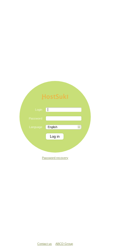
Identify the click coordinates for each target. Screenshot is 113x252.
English (52, 127)
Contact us (44, 243)
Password (35, 118)
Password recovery (55, 157)
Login (38, 109)
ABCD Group (64, 243)
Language (35, 127)
